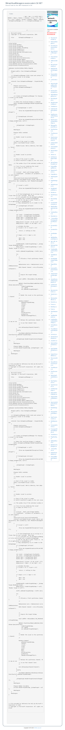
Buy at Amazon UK (51, 34)
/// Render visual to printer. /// (21, 137)
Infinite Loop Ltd (37, 727)
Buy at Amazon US (51, 32)
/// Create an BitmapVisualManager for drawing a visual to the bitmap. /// (26, 97)
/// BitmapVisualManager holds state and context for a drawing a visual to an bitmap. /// (26, 76)
